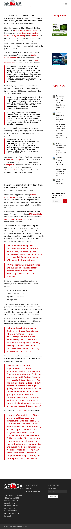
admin (32, 23)
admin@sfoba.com (33, 491)
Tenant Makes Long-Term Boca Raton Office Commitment (60, 100)
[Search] (62, 4)
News (25, 23)
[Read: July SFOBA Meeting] (53, 179)
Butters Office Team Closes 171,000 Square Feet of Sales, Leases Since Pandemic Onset (23, 19)
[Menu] (66, 4)
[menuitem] (62, 4)
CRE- (27, 526)
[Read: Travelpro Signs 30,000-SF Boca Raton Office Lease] (53, 143)
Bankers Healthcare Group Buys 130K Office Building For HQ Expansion (23, 186)
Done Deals (19, 23)
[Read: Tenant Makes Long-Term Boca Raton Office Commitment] (53, 96)
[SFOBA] (20, 4)
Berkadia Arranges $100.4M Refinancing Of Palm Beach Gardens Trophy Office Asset (61, 164)
